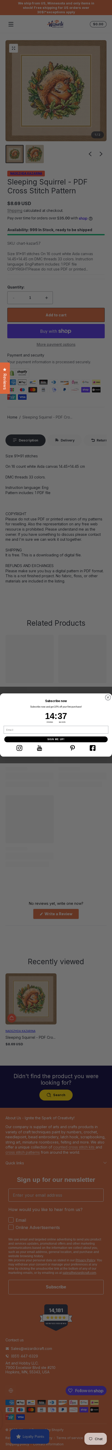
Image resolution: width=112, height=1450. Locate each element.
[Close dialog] (108, 697)
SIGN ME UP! (56, 739)
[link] (19, 748)
